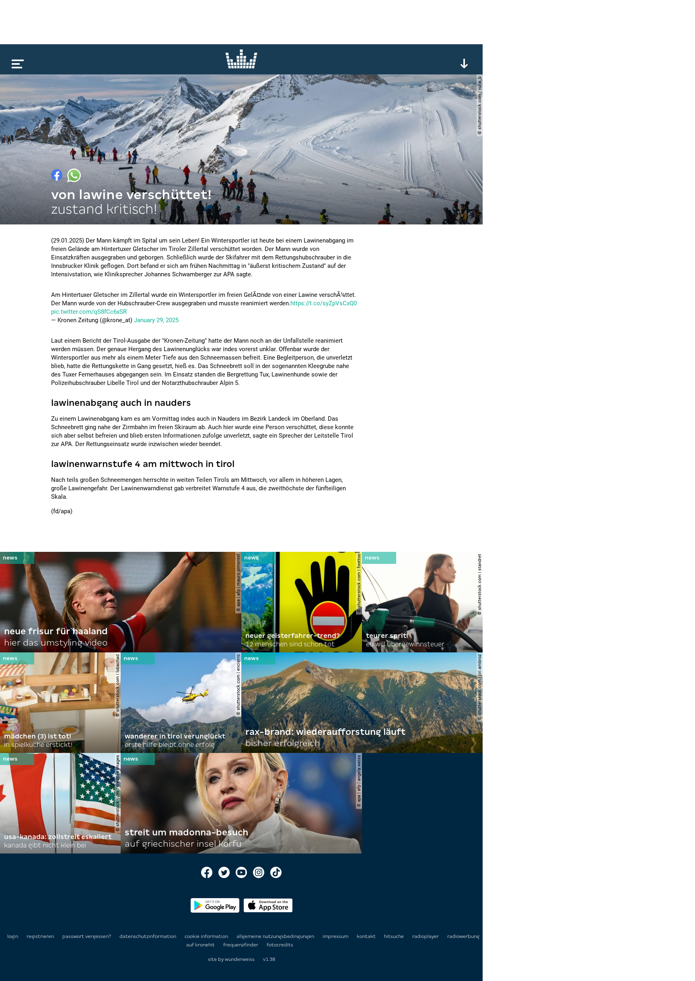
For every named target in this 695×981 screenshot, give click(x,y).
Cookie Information (207, 936)
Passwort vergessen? (86, 936)
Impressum (336, 936)
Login (12, 936)
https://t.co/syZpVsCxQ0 (323, 303)
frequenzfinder (241, 945)
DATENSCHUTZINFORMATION (148, 936)
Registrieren (40, 936)
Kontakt (367, 936)
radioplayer (426, 936)
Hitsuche (394, 936)
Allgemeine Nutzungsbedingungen (275, 936)
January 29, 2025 (156, 320)
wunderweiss (240, 959)
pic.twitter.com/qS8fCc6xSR (89, 311)
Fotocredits (280, 945)
